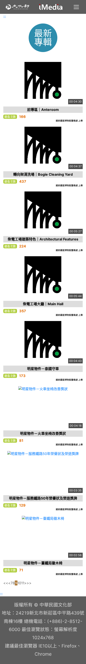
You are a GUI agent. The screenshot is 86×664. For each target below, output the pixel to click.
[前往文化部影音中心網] (51, 7)
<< (5, 583)
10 (19, 583)
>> (29, 583)
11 (22, 583)
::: (4, 16)
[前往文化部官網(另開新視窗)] (17, 7)
